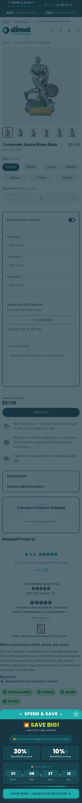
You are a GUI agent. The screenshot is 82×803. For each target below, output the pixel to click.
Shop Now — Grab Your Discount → (41, 793)
